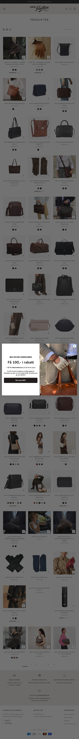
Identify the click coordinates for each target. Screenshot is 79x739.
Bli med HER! (21, 380)
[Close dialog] (74, 346)
